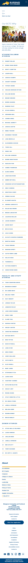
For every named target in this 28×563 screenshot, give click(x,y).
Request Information (14, 514)
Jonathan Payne (10, 175)
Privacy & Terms (6, 487)
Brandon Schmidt (11, 286)
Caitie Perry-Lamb (11, 253)
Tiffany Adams (10, 85)
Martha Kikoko (10, 241)
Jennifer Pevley (10, 307)
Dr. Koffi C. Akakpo (11, 453)
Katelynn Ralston (11, 384)
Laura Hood (9, 376)
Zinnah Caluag (10, 196)
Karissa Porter (10, 323)
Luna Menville (10, 139)
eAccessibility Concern (14, 546)
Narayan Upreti (10, 249)
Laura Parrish (10, 432)
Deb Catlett (9, 444)
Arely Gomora (9, 188)
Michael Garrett (10, 122)
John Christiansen (11, 311)
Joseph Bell (9, 73)
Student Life (5, 490)
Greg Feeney (9, 352)
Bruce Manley (9, 417)
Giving (14, 528)
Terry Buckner (10, 449)
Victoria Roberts (11, 265)
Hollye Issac (9, 257)
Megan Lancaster (11, 212)
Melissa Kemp (9, 409)
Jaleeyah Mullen (10, 216)
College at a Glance (7, 476)
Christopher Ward (11, 270)
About (3, 13)
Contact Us (14, 518)
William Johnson (10, 155)
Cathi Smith (9, 360)
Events (4, 479)
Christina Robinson (11, 331)
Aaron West (9, 225)
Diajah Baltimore (11, 208)
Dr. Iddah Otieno (10, 401)
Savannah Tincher (11, 135)
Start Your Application (14, 522)
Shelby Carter (10, 327)
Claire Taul (9, 319)
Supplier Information (7, 493)
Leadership (5, 482)
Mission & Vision (6, 485)
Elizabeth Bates (10, 200)
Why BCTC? (6, 496)
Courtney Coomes (11, 380)
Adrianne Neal (10, 114)
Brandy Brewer (10, 98)
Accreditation (5, 468)
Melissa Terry (10, 294)
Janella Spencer (10, 405)
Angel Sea (8, 151)
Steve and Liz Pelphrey (13, 428)
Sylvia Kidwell (10, 110)
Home (3, 10)
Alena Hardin (9, 171)
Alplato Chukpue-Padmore (14, 237)
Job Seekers (14, 532)
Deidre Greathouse (11, 159)
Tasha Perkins (10, 245)
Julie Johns (9, 233)
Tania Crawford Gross (12, 282)
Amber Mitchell (10, 180)
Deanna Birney (10, 413)
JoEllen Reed (9, 436)
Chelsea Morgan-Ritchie (13, 89)
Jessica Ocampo (10, 77)
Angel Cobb (9, 315)
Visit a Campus (14, 516)
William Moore (10, 94)
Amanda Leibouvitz (11, 204)
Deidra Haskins (10, 102)
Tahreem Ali (9, 261)
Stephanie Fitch (10, 372)
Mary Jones (9, 368)
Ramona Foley (9, 106)
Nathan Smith (9, 335)
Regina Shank (9, 393)
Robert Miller (10, 61)
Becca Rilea (9, 229)
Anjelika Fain (9, 163)
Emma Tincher (9, 130)
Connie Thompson (11, 167)
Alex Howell (9, 364)
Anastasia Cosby (10, 192)
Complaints (14, 539)
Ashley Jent (9, 389)
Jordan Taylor (10, 303)
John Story (9, 348)
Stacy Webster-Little (12, 397)
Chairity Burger (10, 81)
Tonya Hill (8, 147)
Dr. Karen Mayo (10, 290)
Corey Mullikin (10, 356)
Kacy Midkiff (9, 298)
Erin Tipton (9, 339)
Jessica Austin (10, 126)
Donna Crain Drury (11, 65)
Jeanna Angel (9, 118)
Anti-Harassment (14, 535)
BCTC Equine (5, 471)
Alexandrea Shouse (11, 143)
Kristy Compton (10, 69)
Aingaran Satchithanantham (14, 184)
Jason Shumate (10, 220)
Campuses (5, 474)
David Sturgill (10, 344)
